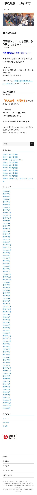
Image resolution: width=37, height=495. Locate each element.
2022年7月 (6, 320)
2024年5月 (6, 263)
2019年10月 (7, 405)
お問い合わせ (7, 475)
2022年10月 (7, 312)
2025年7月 (6, 226)
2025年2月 (6, 239)
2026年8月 (6, 191)
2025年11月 (7, 215)
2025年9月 (6, 221)
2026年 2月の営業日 (10, 176)
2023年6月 (6, 290)
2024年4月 (6, 266)
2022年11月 (7, 309)
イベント (6, 419)
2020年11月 (7, 371)
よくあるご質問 (8, 470)
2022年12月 (7, 306)
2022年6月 (6, 322)
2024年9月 (6, 253)
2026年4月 (6, 202)
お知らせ (6, 422)
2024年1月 (6, 271)
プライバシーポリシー (22, 481)
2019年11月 (7, 403)
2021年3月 (6, 360)
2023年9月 (6, 282)
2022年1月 (6, 333)
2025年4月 (6, 234)
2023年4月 (6, 296)
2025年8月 (6, 223)
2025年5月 (6, 231)
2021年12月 (7, 336)
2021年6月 (6, 352)
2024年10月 (7, 250)
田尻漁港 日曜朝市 (17, 3)
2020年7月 (6, 381)
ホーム (5, 456)
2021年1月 (6, 365)
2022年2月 (6, 330)
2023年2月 (6, 301)
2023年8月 (6, 285)
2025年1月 (6, 242)
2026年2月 (6, 207)
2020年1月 (6, 397)
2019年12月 (7, 400)
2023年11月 (7, 277)
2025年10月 (7, 218)
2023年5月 (6, 293)
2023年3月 (6, 298)
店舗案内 (6, 461)
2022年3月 (6, 328)
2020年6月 (6, 384)
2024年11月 (7, 247)
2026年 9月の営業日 (10, 154)
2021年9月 (6, 344)
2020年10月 (7, 373)
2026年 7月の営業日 (10, 162)
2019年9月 (6, 408)
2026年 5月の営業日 (10, 168)
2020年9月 (6, 376)
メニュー (6, 9)
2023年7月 (6, 287)
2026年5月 (6, 199)
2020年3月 (6, 392)
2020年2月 (6, 395)
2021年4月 (6, 357)
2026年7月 (6, 194)
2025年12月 (7, 212)
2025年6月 (6, 229)
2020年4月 (6, 389)
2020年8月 (6, 379)
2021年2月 (6, 362)
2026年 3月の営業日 (10, 173)
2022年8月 (6, 317)
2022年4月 (6, 325)
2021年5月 (6, 354)
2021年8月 (6, 346)
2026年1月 (6, 210)
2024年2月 (6, 269)
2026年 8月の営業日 (10, 157)
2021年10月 (7, 341)
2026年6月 (6, 196)
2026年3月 (6, 204)
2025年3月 (6, 237)
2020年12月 (7, 368)
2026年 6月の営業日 (10, 165)
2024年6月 (6, 261)
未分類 (5, 426)
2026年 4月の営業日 (10, 170)
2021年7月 (6, 349)
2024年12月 (7, 245)
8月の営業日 (9, 91)
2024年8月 (6, 255)
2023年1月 (6, 304)
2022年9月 (6, 314)
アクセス (6, 466)
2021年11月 (7, 338)
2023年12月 (7, 274)
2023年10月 (7, 279)
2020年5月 (6, 387)
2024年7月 (6, 258)
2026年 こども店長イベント (13, 160)
